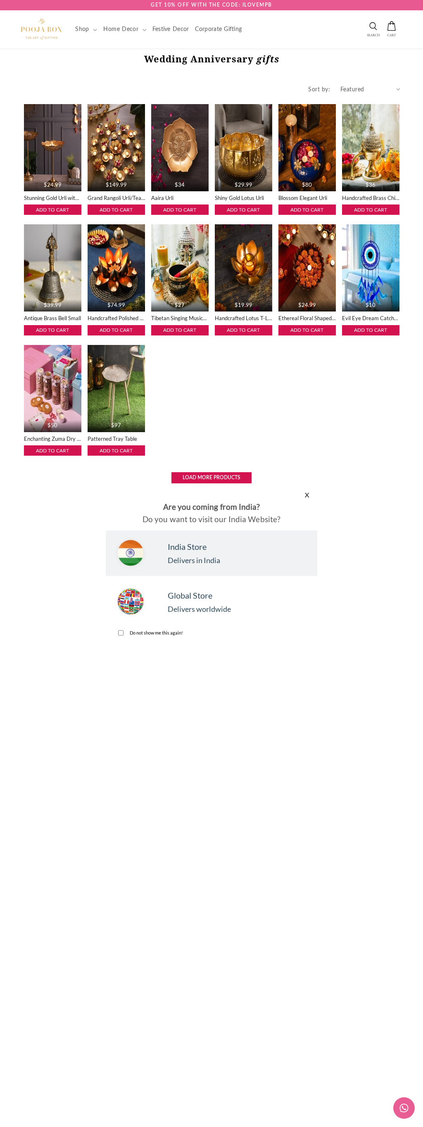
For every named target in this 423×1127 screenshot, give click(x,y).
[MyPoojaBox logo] (41, 29)
